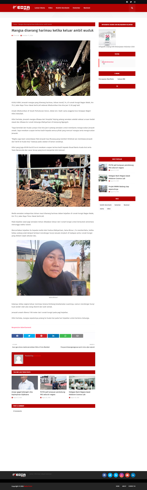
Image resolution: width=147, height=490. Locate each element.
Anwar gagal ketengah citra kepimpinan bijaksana (22, 393)
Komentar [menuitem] (76, 8)
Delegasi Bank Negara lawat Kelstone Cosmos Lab (79, 393)
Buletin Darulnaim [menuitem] (62, 8)
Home (15, 24)
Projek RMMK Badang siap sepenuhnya (119, 188)
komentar (118, 205)
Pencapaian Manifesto (106, 79)
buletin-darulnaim (106, 205)
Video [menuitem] (50, 8)
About (124, 486)
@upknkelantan (108, 62)
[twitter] (131, 2)
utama (102, 209)
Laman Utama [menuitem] (40, 8)
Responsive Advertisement (21, 327)
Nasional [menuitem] (87, 8)
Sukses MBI (121, 79)
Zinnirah (16, 35)
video (108, 209)
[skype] (116, 475)
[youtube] (127, 475)
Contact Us (132, 486)
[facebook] (127, 2)
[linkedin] (133, 475)
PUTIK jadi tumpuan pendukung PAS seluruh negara (52, 393)
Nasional (126, 205)
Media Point (28, 486)
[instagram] (134, 2)
